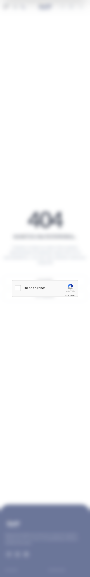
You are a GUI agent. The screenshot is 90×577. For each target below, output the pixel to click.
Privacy (66, 295)
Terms (72, 295)
